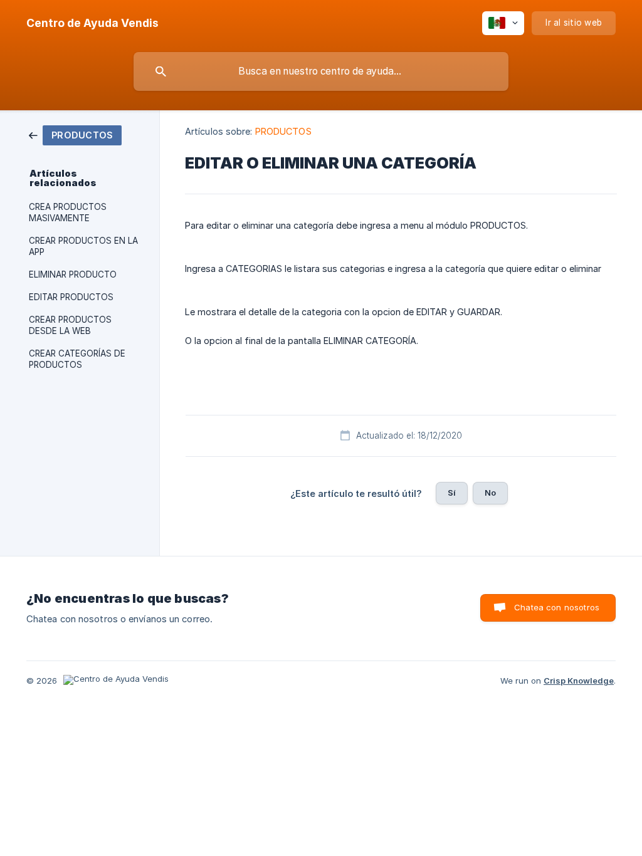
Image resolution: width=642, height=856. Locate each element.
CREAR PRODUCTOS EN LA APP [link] (83, 246)
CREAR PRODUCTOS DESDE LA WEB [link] (70, 325)
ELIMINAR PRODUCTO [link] (73, 274)
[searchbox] (321, 71)
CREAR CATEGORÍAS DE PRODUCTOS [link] (77, 359)
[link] (75, 134)
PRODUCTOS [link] (283, 131)
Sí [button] (452, 493)
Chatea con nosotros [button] (556, 607)
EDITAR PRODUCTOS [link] (71, 297)
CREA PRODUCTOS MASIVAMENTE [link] (68, 212)
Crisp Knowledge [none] (579, 681)
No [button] (490, 493)
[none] (92, 23)
